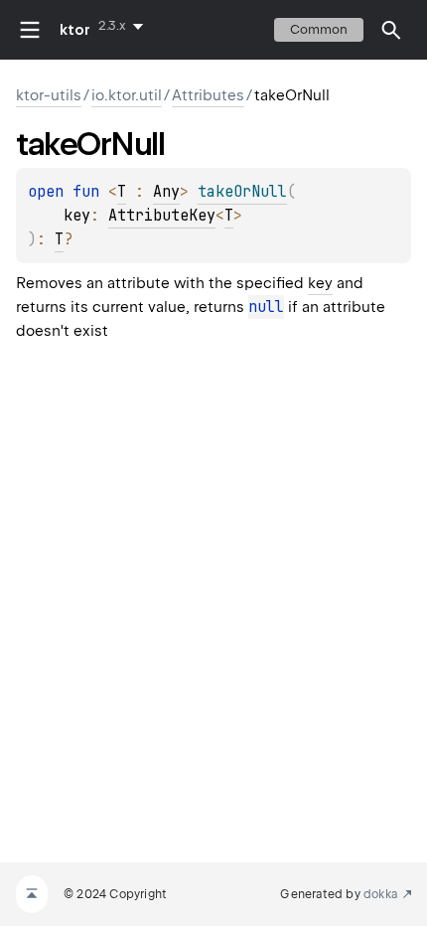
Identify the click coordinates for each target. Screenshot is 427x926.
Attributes (208, 95)
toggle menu (30, 30)
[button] (391, 30)
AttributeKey (161, 216)
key (320, 283)
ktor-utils (48, 95)
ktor (75, 30)
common (319, 29)
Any (166, 192)
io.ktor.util (126, 95)
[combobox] (124, 26)
